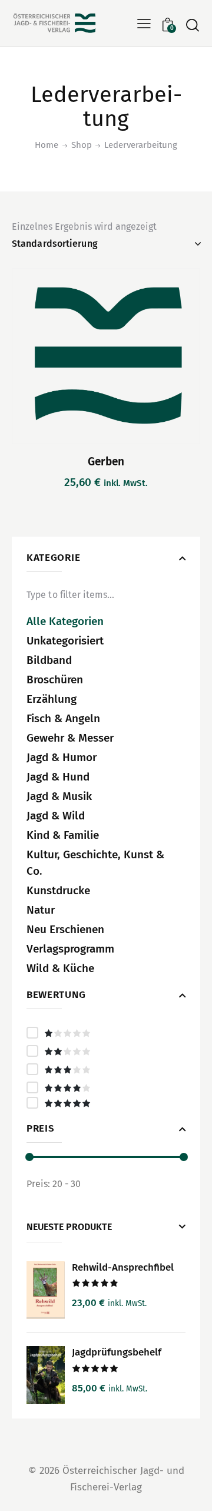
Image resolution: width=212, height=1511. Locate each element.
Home (46, 145)
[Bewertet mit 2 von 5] (106, 1051)
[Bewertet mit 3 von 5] (106, 1069)
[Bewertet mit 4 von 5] (106, 1087)
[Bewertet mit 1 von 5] (106, 1032)
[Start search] (192, 25)
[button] (144, 23)
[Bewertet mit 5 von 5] (106, 1102)
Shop (81, 145)
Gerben (106, 461)
